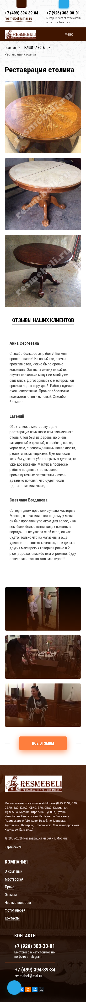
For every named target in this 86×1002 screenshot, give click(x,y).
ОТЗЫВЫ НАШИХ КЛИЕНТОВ (43, 320)
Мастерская (14, 879)
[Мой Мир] (35, 989)
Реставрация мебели (38, 838)
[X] (41, 989)
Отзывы (11, 894)
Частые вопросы (18, 902)
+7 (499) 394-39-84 (21, 12)
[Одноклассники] (28, 989)
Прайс (9, 887)
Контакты (12, 918)
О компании (13, 871)
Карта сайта (13, 847)
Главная (10, 48)
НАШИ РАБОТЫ (34, 48)
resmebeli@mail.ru (18, 18)
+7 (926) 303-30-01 (63, 12)
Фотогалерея (15, 910)
